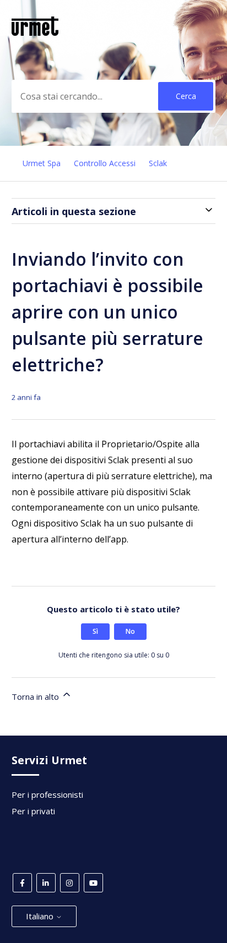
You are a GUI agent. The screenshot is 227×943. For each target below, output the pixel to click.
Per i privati (33, 810)
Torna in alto (36, 696)
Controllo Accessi (105, 163)
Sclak (158, 163)
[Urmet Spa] (35, 32)
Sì (95, 631)
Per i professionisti (47, 794)
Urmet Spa (42, 163)
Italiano (41, 916)
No (130, 631)
